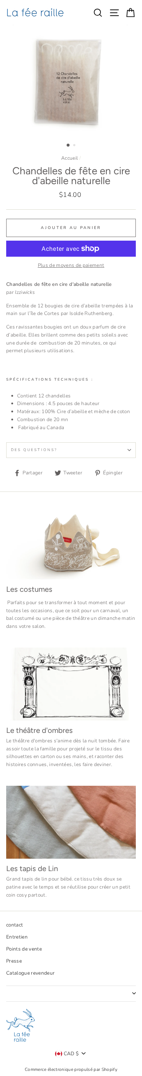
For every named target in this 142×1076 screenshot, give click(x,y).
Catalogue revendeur (30, 973)
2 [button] (75, 146)
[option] (71, 81)
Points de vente (24, 948)
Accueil (69, 158)
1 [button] (68, 145)
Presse (14, 960)
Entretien (17, 936)
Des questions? (34, 449)
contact (14, 924)
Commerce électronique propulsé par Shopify (71, 1069)
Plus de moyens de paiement (71, 265)
